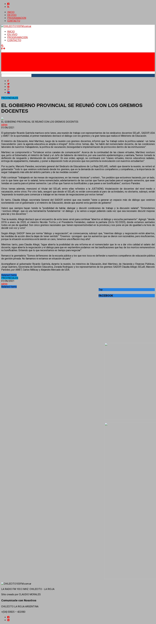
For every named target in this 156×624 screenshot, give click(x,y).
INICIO (10, 12)
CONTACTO (13, 20)
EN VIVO (11, 15)
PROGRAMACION (16, 18)
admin (4, 124)
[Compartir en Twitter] (8, 83)
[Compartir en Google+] (8, 89)
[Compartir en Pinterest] (8, 86)
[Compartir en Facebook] (8, 80)
